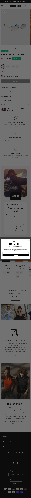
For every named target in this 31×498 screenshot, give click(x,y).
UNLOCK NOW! (15, 255)
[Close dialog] (29, 240)
